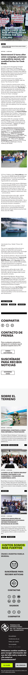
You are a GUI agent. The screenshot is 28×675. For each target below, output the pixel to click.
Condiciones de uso (14, 639)
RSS (18, 601)
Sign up (14, 565)
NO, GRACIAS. (21, 665)
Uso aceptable (12, 644)
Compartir (10, 320)
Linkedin (9, 601)
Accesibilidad (12, 636)
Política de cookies (14, 641)
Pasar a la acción (22, 3)
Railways (4, 304)
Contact (14, 584)
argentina (5, 445)
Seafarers (12, 304)
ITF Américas (11, 537)
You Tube (18, 596)
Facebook (14, 596)
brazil (3, 537)
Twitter (9, 596)
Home (3, 44)
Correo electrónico (8, 352)
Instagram (14, 601)
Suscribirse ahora (8, 373)
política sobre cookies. (10, 672)
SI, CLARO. (6, 665)
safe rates (5, 491)
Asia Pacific (22, 304)
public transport (6, 301)
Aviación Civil (13, 445)
